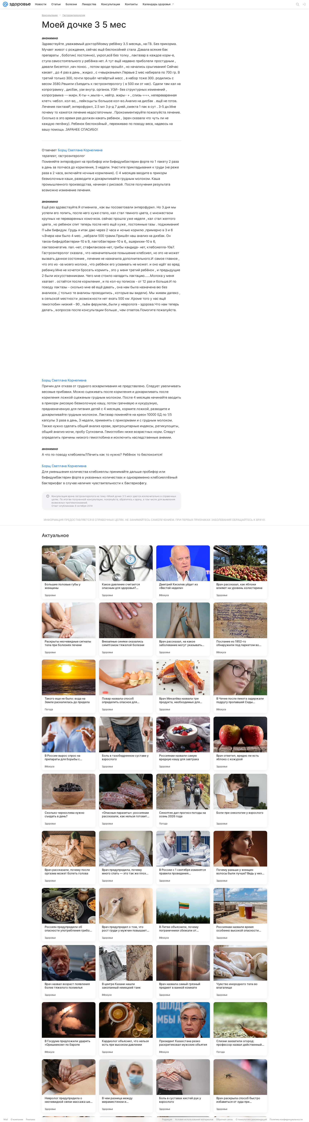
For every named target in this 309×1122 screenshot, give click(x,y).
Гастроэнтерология (74, 15)
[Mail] (5, 4)
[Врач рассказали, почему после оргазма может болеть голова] (68, 857)
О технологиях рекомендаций (251, 1119)
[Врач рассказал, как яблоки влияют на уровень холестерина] (240, 572)
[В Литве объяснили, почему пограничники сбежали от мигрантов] (183, 914)
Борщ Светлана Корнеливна (80, 150)
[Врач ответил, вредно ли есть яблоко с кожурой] (240, 743)
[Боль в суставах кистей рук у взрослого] (183, 1086)
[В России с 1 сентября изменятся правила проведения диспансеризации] (183, 857)
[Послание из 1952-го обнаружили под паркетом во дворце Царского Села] (240, 629)
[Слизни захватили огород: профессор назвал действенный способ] (240, 1029)
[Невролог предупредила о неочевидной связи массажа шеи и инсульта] (68, 1086)
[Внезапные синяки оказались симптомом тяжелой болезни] (126, 629)
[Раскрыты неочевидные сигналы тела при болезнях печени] (68, 629)
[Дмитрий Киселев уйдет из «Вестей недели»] (183, 572)
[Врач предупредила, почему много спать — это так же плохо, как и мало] (126, 857)
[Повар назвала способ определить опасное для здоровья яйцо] (126, 686)
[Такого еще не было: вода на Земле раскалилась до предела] (68, 686)
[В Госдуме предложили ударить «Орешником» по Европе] (68, 1029)
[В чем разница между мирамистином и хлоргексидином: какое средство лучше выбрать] (126, 1086)
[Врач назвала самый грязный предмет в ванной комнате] (183, 972)
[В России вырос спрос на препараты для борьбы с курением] (68, 743)
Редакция (167, 1119)
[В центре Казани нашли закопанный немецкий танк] (126, 972)
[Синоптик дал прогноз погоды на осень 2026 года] (183, 800)
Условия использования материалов (194, 1119)
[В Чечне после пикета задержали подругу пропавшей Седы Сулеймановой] (240, 686)
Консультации (50, 15)
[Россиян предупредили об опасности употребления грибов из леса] (68, 914)
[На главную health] (19, 4)
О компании (17, 1119)
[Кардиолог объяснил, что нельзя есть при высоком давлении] (126, 1029)
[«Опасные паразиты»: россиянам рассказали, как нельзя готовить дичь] (126, 800)
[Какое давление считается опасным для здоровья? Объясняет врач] (126, 572)
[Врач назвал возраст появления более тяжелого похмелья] (68, 972)
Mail (6, 1119)
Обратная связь (224, 1119)
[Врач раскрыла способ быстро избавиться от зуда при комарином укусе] (240, 1086)
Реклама (30, 1119)
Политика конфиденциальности (286, 1119)
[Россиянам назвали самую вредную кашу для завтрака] (183, 743)
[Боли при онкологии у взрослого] (240, 800)
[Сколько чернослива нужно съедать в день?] (68, 800)
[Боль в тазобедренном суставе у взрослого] (126, 743)
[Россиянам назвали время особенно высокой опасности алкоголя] (240, 914)
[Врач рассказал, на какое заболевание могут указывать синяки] (183, 629)
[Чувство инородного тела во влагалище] (240, 972)
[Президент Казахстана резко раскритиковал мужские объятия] (183, 1029)
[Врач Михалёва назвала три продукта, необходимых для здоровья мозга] (183, 686)
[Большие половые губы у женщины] (68, 572)
